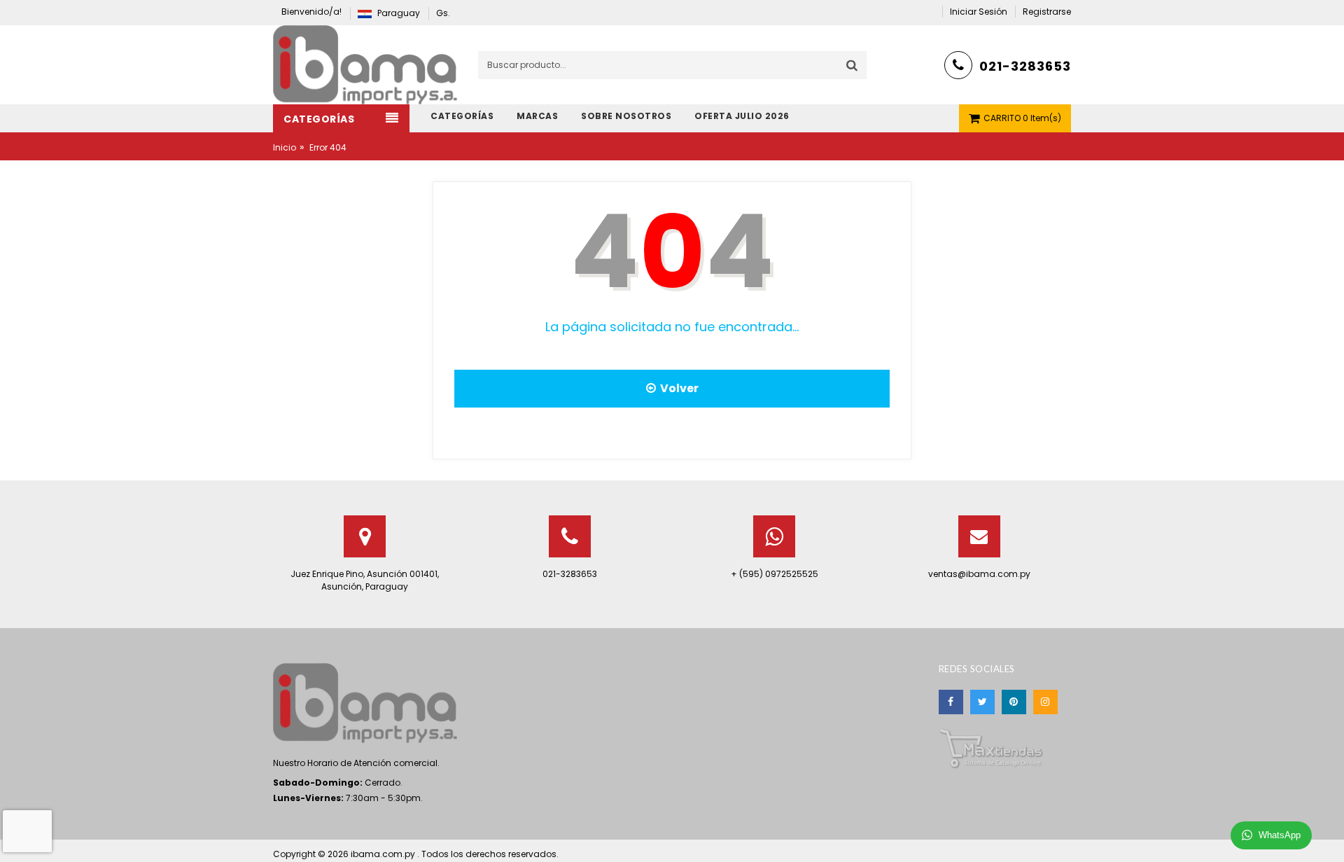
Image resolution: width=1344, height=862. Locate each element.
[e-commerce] (365, 64)
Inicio (284, 147)
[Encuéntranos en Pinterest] (1014, 702)
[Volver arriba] (1329, 837)
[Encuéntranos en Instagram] (1045, 702)
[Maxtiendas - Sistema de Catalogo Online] (991, 747)
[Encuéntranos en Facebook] (951, 702)
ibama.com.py (384, 854)
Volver (677, 388)
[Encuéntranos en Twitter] (982, 702)
